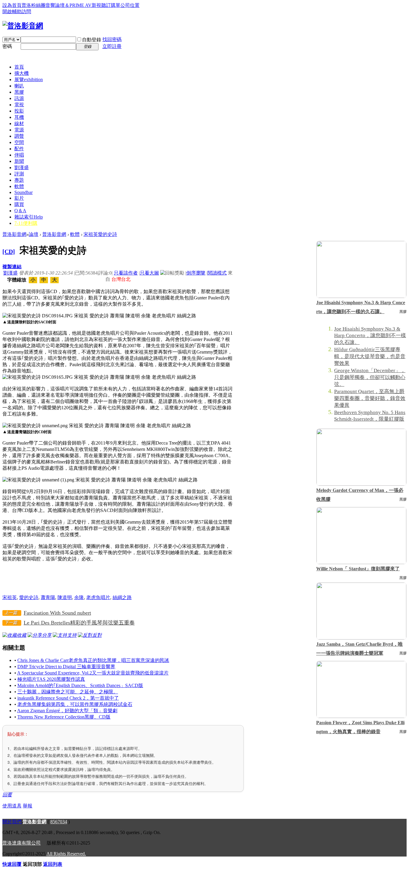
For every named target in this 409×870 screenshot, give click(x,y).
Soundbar (23, 192)
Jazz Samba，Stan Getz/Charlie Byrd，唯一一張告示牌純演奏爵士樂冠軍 (359, 649)
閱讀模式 (217, 272)
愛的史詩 (28, 597)
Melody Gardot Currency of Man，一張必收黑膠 (359, 495)
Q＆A (20, 210)
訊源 (19, 98)
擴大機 (21, 73)
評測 (19, 173)
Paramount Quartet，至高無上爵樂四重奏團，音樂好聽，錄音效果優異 (369, 398)
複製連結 (12, 266)
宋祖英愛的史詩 (100, 234)
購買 (19, 204)
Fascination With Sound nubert (57, 613)
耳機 (19, 117)
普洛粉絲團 (34, 5)
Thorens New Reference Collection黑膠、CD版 (63, 716)
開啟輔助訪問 (16, 11)
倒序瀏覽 (195, 272)
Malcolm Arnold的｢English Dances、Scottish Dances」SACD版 (80, 685)
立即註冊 (112, 46)
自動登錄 (91, 39)
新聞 (19, 161)
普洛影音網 (14, 234)
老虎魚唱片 (98, 597)
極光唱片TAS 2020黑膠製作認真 (51, 679)
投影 (19, 110)
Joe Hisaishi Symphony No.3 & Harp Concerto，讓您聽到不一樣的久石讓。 (360, 307)
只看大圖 (149, 272)
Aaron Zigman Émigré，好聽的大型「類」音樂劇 (67, 710)
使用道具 (12, 805)
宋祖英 (9, 597)
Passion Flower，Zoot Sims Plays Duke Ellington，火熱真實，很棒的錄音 (360, 727)
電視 (19, 104)
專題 (19, 180)
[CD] (8, 251)
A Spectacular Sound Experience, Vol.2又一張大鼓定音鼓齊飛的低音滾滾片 (93, 672)
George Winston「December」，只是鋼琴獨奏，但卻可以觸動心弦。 (369, 377)
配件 (19, 148)
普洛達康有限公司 (21, 842)
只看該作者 (126, 272)
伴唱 (19, 154)
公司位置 (130, 5)
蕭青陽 (48, 597)
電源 (19, 129)
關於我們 (12, 821)
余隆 (79, 597)
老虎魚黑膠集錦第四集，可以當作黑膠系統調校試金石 (74, 704)
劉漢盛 (21, 167)
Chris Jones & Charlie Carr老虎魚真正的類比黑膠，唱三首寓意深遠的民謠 (93, 660)
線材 (19, 123)
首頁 (19, 66)
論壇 (33, 234)
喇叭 (19, 85)
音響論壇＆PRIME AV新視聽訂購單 (83, 5)
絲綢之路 (122, 597)
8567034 (58, 821)
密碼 (7, 46)
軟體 (19, 186)
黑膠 (19, 92)
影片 (19, 198)
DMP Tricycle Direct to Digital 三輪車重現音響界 (66, 666)
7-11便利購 (25, 223)
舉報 (27, 805)
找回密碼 (112, 39)
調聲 (19, 136)
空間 (19, 142)
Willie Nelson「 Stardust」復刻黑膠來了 (358, 568)
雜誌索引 (28, 216)
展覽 (28, 79)
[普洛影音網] (22, 26)
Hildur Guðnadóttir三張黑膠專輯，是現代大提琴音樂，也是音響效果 (369, 356)
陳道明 (64, 597)
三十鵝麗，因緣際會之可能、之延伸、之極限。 (67, 691)
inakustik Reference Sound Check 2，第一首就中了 (68, 698)
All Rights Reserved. (66, 853)
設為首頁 (12, 5)
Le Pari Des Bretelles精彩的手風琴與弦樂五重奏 (79, 623)
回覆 (7, 794)
